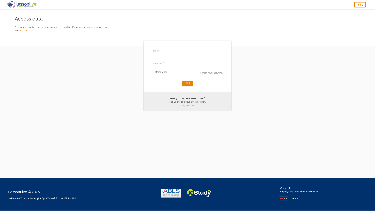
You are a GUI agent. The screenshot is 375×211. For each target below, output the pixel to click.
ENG (285, 198)
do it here (24, 30)
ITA (296, 198)
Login (360, 5)
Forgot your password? (211, 73)
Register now (187, 105)
